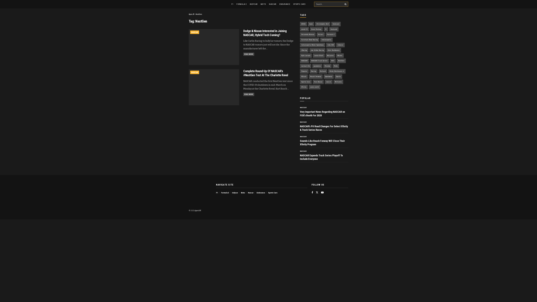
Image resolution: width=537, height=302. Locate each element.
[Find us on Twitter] (317, 192)
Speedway (328, 76)
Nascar (272, 4)
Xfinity (303, 87)
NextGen (341, 61)
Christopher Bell (322, 24)
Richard (323, 71)
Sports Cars (299, 4)
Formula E (241, 4)
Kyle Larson (305, 55)
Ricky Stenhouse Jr (337, 71)
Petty (336, 66)
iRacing (304, 50)
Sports (338, 76)
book (311, 24)
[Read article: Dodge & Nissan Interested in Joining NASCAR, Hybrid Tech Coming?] (214, 47)
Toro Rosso (318, 82)
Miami (339, 55)
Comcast (336, 24)
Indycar (254, 4)
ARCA (303, 24)
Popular (304, 71)
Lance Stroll (318, 55)
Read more (249, 54)
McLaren (330, 55)
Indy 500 (331, 45)
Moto (263, 4)
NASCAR (304, 61)
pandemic (317, 66)
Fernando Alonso (307, 34)
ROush (303, 76)
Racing (313, 71)
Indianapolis (326, 40)
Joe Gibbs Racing (317, 50)
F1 (232, 4)
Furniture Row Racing (309, 40)
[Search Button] (345, 4)
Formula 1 (331, 34)
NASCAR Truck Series (319, 61)
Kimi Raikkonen (334, 50)
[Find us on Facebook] (312, 192)
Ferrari (320, 34)
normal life (305, 66)
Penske (327, 66)
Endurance (284, 4)
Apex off (191, 14)
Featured (334, 29)
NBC (332, 61)
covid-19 (304, 29)
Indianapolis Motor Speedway (312, 45)
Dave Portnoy (316, 29)
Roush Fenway (315, 76)
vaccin (328, 82)
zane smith (314, 87)
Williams (338, 82)
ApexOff (198, 211)
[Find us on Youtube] (322, 192)
